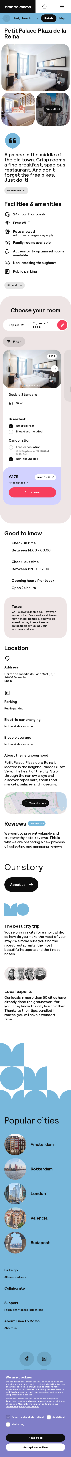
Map (62, 18)
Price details (17, 482)
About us (17, 884)
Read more (14, 190)
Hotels (49, 18)
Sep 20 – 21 (43, 477)
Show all (12, 285)
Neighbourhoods (26, 18)
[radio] (11, 426)
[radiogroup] (32, 429)
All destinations (15, 1277)
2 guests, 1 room (40, 325)
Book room (32, 492)
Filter (17, 341)
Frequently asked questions (23, 1310)
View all (51, 109)
